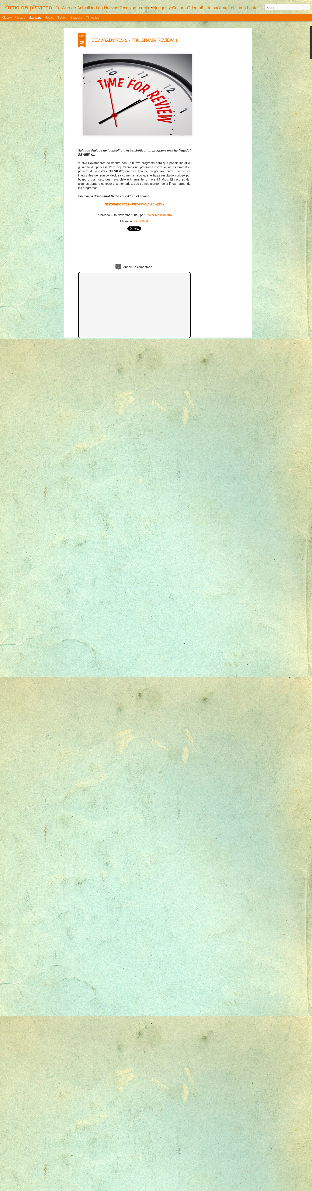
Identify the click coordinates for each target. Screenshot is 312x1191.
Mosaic (49, 17)
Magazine (35, 17)
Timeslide (92, 17)
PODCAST (141, 221)
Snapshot (76, 17)
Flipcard (20, 17)
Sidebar (62, 17)
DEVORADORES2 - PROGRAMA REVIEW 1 (134, 204)
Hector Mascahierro (158, 215)
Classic (7, 17)
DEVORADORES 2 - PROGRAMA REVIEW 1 (134, 40)
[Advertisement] (214, 99)
